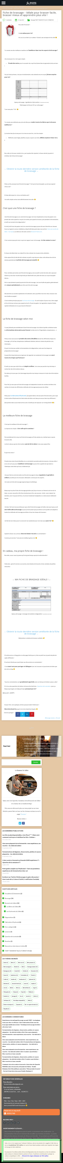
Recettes (7, 941)
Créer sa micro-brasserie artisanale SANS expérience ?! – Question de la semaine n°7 (21, 861)
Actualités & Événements (12, 893)
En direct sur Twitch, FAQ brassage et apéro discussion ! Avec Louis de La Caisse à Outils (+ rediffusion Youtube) (20, 878)
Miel (18, 987)
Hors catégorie (9, 927)
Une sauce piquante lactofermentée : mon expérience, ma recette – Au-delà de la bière (21, 845)
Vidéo (30, 1000)
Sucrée (28, 996)
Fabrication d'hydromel (12, 922)
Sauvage (14, 996)
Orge (35, 987)
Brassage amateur (32, 966)
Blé (23, 966)
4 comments (8, 20)
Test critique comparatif (19, 1000)
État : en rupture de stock (31, 1004)
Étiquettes (6, 1008)
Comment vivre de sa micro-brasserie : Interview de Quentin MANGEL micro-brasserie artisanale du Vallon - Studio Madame (21, 1067)
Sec (21, 996)
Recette (6, 996)
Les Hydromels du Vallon (14, 911)
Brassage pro (7, 971)
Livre (5, 987)
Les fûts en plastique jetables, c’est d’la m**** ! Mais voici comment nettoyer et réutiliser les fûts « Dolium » (20, 836)
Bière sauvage (7, 966)
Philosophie (6, 992)
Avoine (5, 962)
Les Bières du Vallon (12, 906)
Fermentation (24, 975)
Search (39, 762)
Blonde (16, 966)
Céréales (25, 971)
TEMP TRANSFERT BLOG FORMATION (44, 20)
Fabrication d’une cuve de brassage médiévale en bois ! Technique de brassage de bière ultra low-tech (21, 1025)
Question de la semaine (43, 686)
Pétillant (30, 992)
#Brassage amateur (50, 718)
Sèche (35, 996)
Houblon (13, 979)
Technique (6, 1000)
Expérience (14, 975)
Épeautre (19, 1004)
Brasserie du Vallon (11, 903)
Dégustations (9, 917)
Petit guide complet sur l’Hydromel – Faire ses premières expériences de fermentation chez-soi (21, 870)
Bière (13, 962)
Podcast (15, 992)
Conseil (17, 971)
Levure (26, 983)
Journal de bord (16, 983)
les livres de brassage (28, 300)
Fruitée (5, 979)
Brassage (33, 20)
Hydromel (32, 979)
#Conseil (58, 718)
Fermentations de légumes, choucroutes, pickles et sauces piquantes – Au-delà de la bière (21, 853)
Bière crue (21, 962)
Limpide (33, 983)
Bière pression (31, 962)
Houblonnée (22, 979)
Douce (5, 975)
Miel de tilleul (26, 987)
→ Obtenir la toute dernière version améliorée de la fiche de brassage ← (31, 169)
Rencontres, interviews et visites (15, 946)
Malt (11, 987)
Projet (23, 992)
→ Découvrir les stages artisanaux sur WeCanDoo (34, 1156)
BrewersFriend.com (36, 231)
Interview (6, 983)
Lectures (7, 932)
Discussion (34, 971)
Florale (33, 975)
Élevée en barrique (8, 1004)
